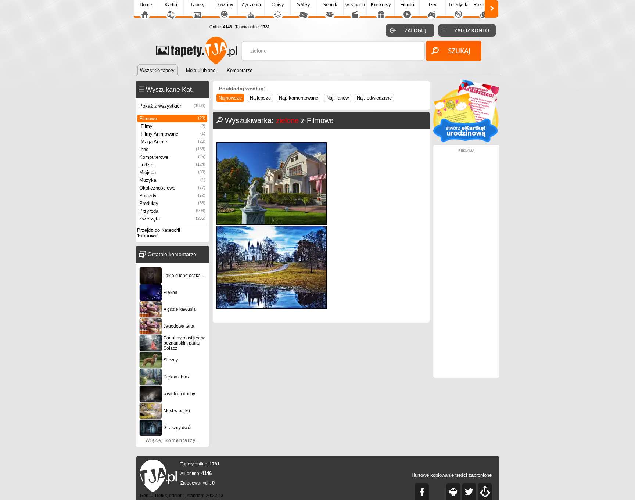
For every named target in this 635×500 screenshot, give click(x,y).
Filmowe (172, 118)
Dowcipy (224, 4)
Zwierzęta (172, 219)
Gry (433, 4)
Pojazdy (172, 195)
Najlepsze (260, 98)
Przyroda (172, 211)
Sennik (330, 4)
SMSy (303, 4)
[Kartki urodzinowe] (466, 140)
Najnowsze (230, 98)
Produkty (172, 203)
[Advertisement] (466, 262)
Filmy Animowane (173, 134)
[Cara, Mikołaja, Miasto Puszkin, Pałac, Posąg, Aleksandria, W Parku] (271, 223)
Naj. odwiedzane (374, 98)
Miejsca (172, 172)
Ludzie (172, 165)
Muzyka (172, 180)
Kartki (171, 4)
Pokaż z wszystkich (172, 106)
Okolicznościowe (172, 188)
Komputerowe (172, 157)
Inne (172, 149)
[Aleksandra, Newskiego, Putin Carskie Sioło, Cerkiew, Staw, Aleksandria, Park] (271, 307)
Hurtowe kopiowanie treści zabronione (452, 475)
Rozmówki (484, 4)
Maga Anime (173, 141)
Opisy (278, 4)
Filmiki (407, 4)
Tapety (197, 4)
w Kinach (355, 4)
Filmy (173, 126)
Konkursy (381, 4)
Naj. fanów (337, 98)
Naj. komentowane (298, 98)
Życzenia (251, 4)
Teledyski (458, 4)
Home (146, 4)
